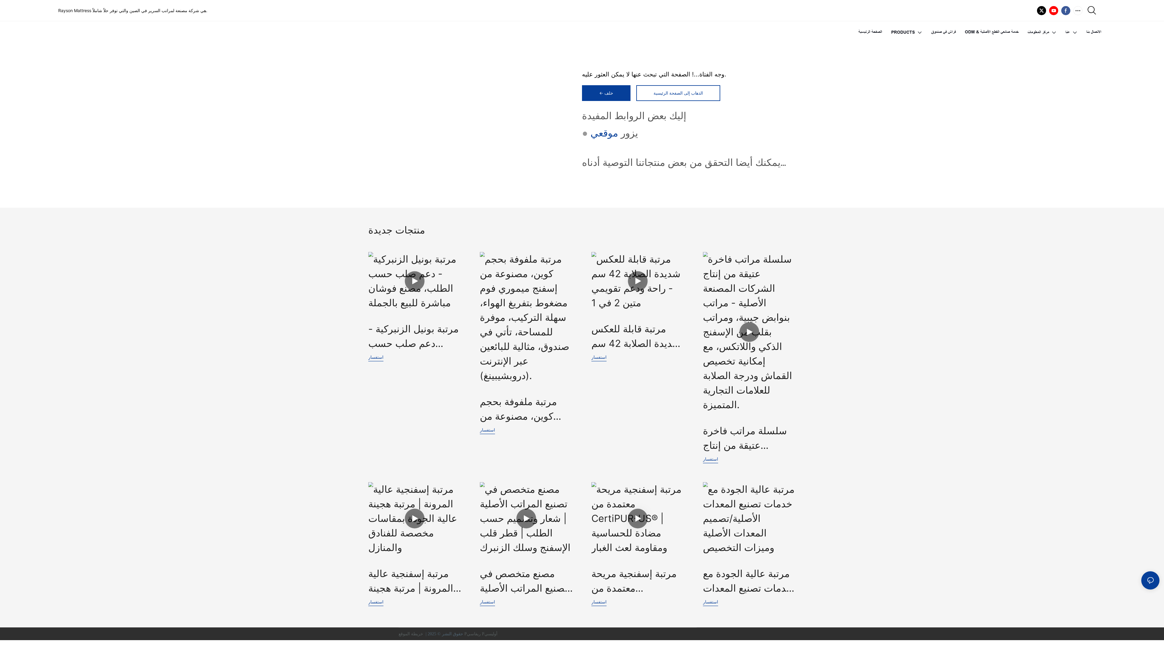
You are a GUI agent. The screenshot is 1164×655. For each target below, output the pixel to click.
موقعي (604, 133)
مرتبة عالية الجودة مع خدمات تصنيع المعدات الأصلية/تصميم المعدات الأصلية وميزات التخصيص (747, 582)
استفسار (375, 357)
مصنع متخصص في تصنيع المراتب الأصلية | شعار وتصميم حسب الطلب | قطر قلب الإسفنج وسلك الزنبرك (525, 582)
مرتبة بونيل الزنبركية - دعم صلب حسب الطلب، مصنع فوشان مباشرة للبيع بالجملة (413, 337)
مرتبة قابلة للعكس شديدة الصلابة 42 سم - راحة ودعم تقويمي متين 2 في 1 (636, 337)
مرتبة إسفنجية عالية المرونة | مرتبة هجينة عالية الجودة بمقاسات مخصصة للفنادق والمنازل (412, 582)
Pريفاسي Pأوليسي (481, 634)
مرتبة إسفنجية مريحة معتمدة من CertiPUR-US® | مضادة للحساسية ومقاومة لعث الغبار (634, 582)
